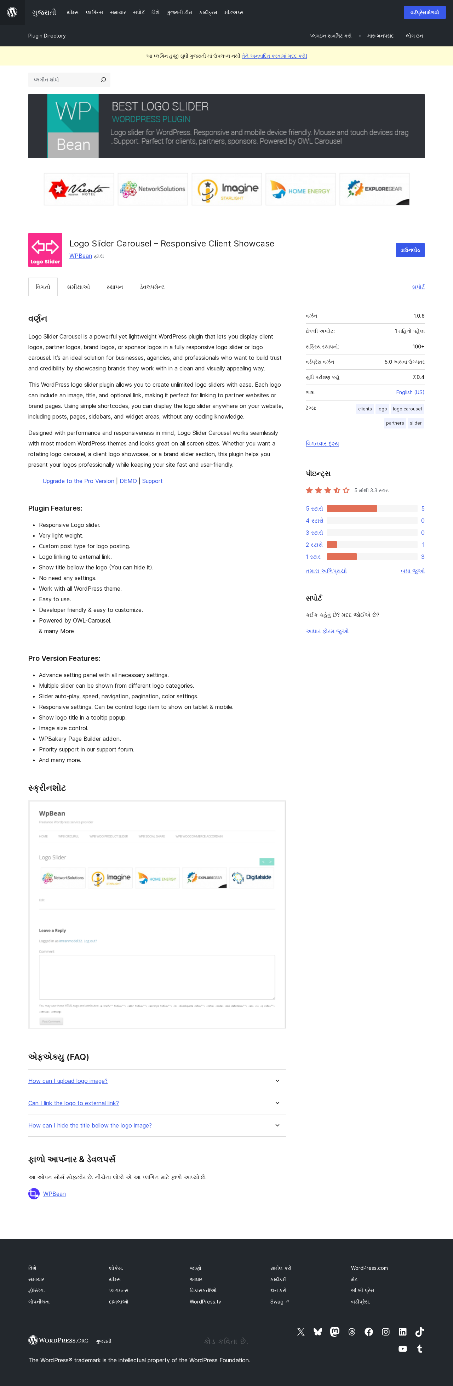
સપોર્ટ (418, 286)
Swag (279, 1302)
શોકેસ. (116, 1268)
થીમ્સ (115, 1279)
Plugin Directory (47, 36)
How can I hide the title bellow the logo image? (90, 1125)
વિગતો (43, 286)
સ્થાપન (115, 286)
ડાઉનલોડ (410, 250)
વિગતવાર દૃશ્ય (322, 443)
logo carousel (407, 408)
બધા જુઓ (413, 570)
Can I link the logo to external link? (73, 1103)
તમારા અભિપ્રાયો (326, 570)
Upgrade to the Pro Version (78, 480)
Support (152, 480)
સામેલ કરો (281, 1268)
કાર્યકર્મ (278, 1279)
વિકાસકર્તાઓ (203, 1290)
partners (395, 423)
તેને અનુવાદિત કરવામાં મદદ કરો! (274, 56)
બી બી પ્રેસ (362, 1290)
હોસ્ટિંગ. (36, 1290)
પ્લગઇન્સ (118, 1290)
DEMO (128, 480)
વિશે (32, 1268)
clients (365, 408)
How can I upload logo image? (68, 1081)
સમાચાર (36, 1279)
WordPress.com (369, 1268)
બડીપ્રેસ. (360, 1302)
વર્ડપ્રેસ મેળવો (425, 12)
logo (382, 408)
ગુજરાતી (103, 1341)
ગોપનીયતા (39, 1302)
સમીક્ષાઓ (78, 286)
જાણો (195, 1268)
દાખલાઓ (118, 1302)
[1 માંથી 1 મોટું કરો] (276, 809)
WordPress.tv (205, 1302)
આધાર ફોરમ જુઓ (327, 631)
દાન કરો (278, 1290)
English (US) (410, 392)
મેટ (354, 1279)
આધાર (196, 1279)
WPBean (80, 255)
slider (416, 423)
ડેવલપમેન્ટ (152, 286)
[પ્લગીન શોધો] (103, 80)
